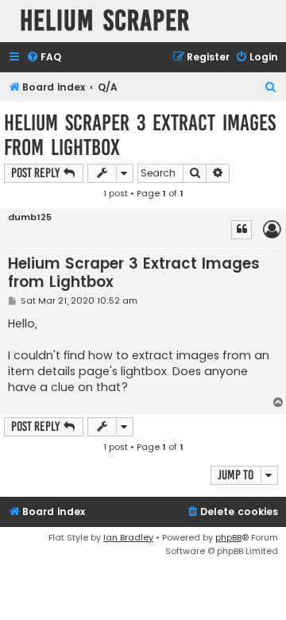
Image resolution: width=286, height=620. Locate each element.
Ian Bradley (128, 537)
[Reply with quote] (241, 229)
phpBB (228, 537)
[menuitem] (43, 57)
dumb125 (30, 217)
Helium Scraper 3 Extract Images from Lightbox (140, 135)
